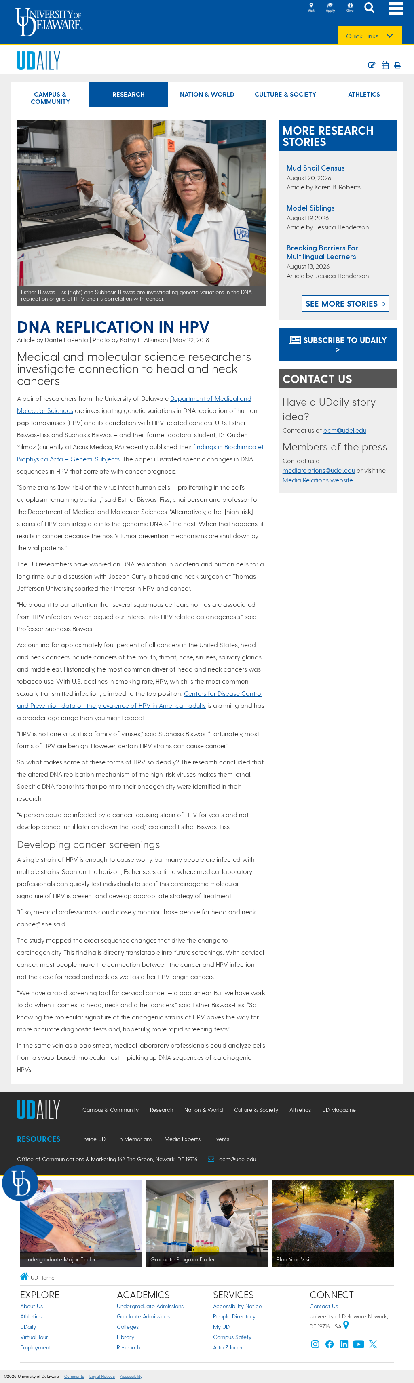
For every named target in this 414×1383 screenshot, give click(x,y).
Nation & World (207, 94)
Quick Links (362, 36)
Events (221, 1138)
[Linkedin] (344, 1346)
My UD (221, 1326)
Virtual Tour (34, 1336)
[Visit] (311, 8)
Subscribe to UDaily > (344, 344)
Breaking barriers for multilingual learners (322, 252)
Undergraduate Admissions (150, 1306)
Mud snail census (316, 167)
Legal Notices (102, 1376)
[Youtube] (358, 1346)
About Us (31, 1306)
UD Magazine (339, 1109)
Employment (35, 1347)
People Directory (234, 1316)
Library (125, 1336)
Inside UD (94, 1138)
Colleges (128, 1326)
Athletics (364, 94)
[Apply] (330, 8)
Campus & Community (50, 97)
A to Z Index (228, 1347)
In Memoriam (135, 1138)
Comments (74, 1376)
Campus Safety (232, 1336)
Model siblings (311, 207)
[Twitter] (373, 1346)
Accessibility (131, 1376)
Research (128, 94)
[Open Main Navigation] (396, 8)
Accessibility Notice (237, 1306)
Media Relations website (318, 480)
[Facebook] (329, 1346)
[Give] (350, 8)
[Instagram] (315, 1346)
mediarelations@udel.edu (319, 470)
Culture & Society (285, 94)
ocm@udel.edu (344, 430)
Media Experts (183, 1138)
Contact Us (324, 1306)
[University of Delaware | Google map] (346, 1326)
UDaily (28, 1326)
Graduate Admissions (143, 1316)
